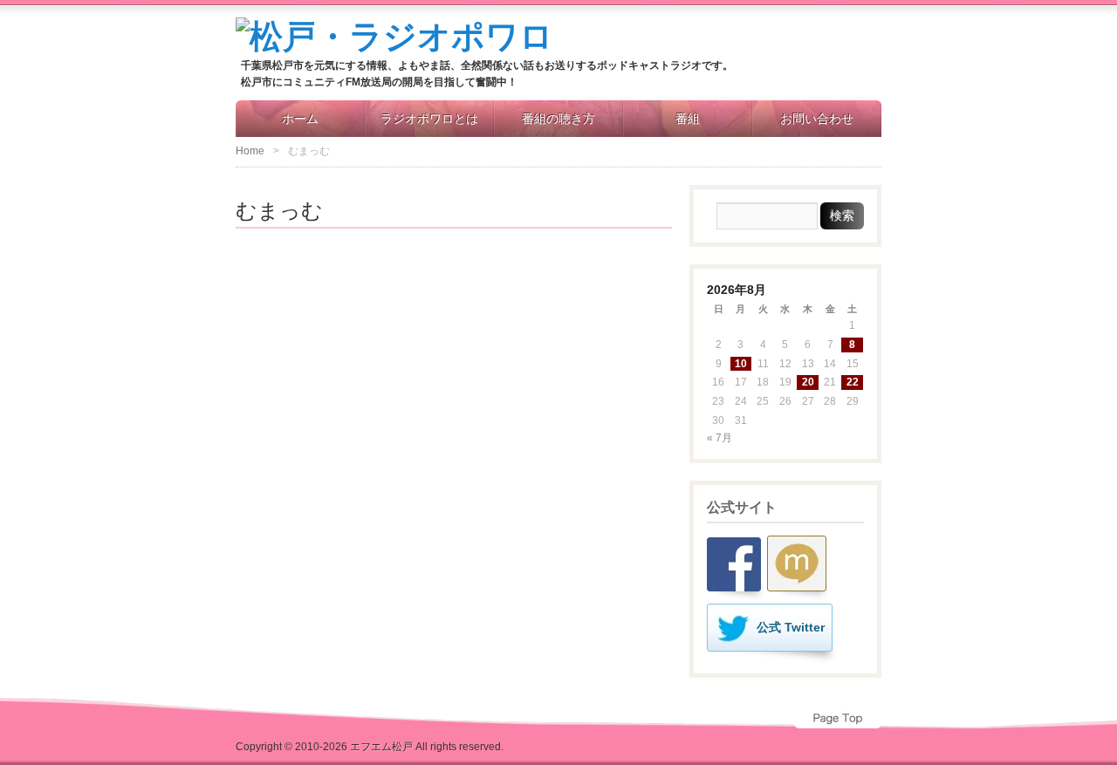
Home (250, 151)
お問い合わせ (816, 119)
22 (852, 382)
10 (741, 364)
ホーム (300, 119)
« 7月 (719, 438)
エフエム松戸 (381, 747)
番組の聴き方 (558, 119)
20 (808, 382)
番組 (687, 119)
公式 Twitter (791, 627)
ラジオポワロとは (429, 119)
